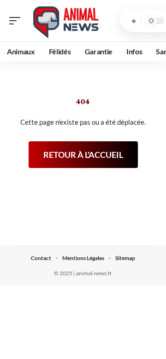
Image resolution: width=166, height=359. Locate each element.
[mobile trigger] (17, 20)
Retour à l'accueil (83, 155)
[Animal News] (66, 20)
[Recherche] (133, 21)
